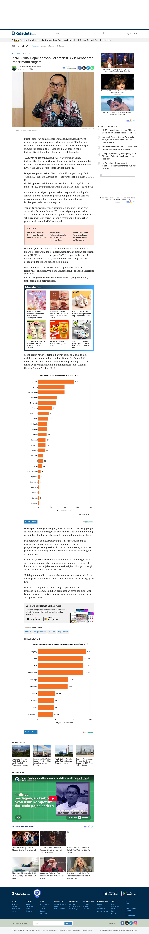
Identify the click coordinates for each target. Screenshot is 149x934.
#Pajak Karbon (40, 632)
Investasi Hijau (73, 909)
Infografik (86, 904)
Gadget (42, 911)
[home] (12, 40)
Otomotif (90, 40)
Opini (99, 906)
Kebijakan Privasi (65, 930)
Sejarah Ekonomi (60, 904)
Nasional (35, 46)
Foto (112, 911)
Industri (43, 46)
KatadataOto (130, 915)
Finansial (23, 40)
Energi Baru (72, 904)
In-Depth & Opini (79, 40)
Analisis (85, 906)
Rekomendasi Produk (33, 287)
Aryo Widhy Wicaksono (31, 67)
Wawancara (101, 909)
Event (127, 913)
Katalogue (114, 909)
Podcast (103, 40)
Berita (16, 40)
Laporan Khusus (102, 911)
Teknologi (43, 913)
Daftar (68, 923)
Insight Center (130, 908)
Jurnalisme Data (64, 40)
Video (97, 40)
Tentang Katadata (18, 930)
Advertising (30, 930)
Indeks (127, 903)
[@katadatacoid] (135, 923)
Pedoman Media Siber (49, 930)
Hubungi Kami (87, 930)
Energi (61, 46)
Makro (28, 904)
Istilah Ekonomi (59, 909)
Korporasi (29, 911)
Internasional (53, 46)
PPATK (81, 138)
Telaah (99, 904)
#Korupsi (52, 632)
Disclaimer (76, 930)
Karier (38, 930)
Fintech (42, 906)
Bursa (28, 909)
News (113, 904)
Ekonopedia (39, 40)
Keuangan (29, 906)
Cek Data (86, 909)
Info (109, 40)
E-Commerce (44, 904)
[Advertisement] (117, 244)
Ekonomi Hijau (51, 40)
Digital (31, 40)
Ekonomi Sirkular (74, 906)
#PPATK (28, 632)
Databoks (128, 910)
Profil (56, 906)
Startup (42, 909)
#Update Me (63, 632)
